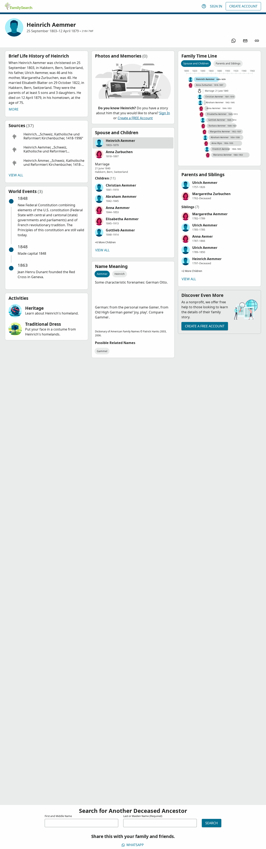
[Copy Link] (257, 41)
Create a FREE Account (135, 118)
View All (16, 175)
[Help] (204, 6)
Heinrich (120, 274)
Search (211, 823)
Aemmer (102, 274)
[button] (46, 136)
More (13, 109)
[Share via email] (245, 41)
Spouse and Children (196, 63)
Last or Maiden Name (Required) (142, 816)
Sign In (216, 6)
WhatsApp (135, 845)
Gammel (102, 351)
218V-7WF (87, 31)
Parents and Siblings (228, 63)
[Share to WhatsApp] (233, 41)
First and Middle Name (58, 816)
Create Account (243, 6)
